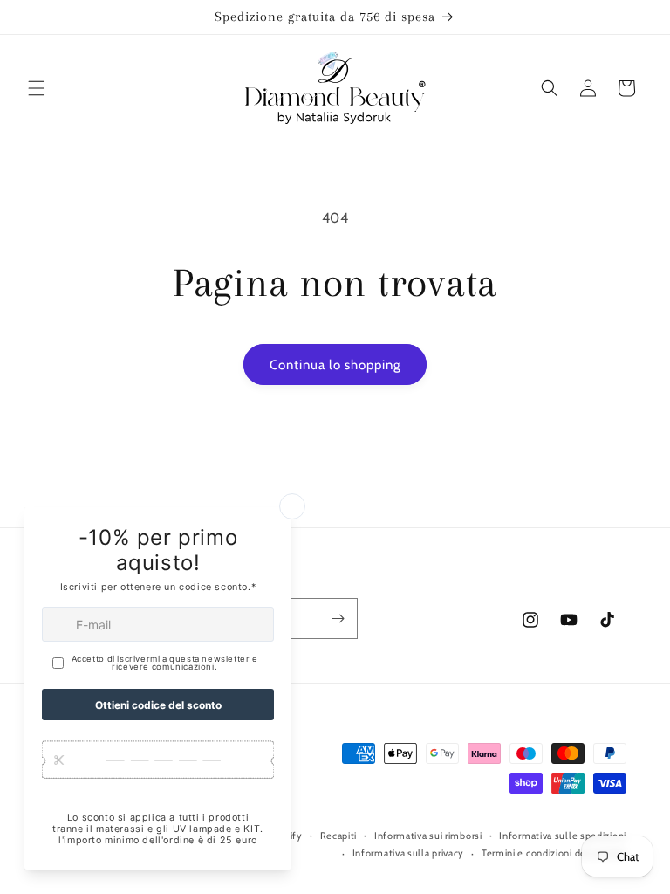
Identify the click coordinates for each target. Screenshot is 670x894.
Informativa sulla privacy (408, 853)
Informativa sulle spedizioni (562, 835)
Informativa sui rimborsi (428, 835)
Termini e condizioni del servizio (554, 853)
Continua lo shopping (335, 365)
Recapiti (339, 835)
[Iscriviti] (337, 618)
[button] (36, 88)
